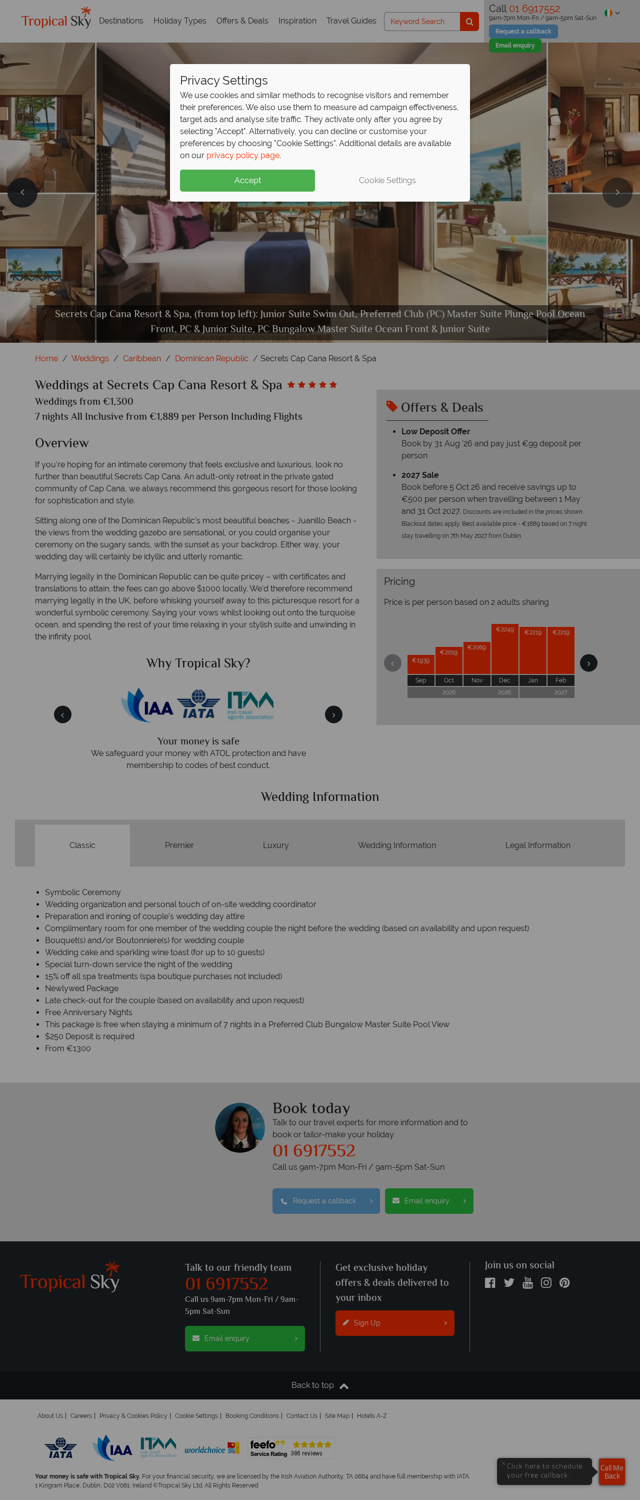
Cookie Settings (387, 180)
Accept (247, 180)
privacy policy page (243, 155)
